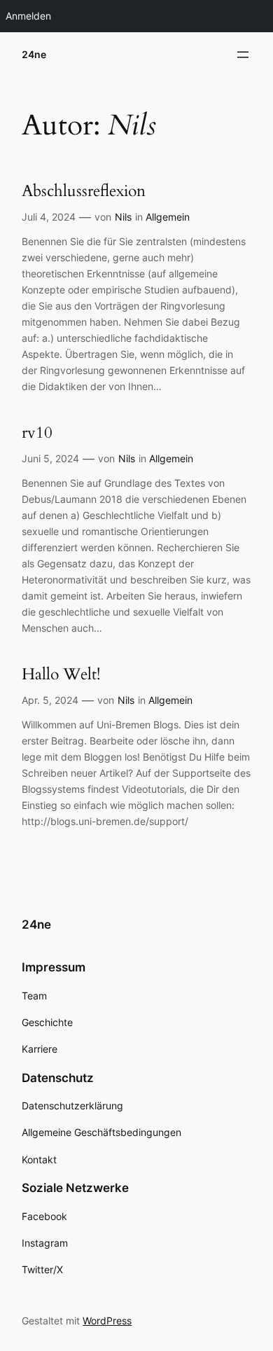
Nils (123, 217)
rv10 (37, 432)
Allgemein (168, 217)
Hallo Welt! (61, 674)
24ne (34, 54)
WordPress (107, 1320)
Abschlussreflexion (84, 190)
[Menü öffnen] (242, 54)
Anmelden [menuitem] (28, 16)
